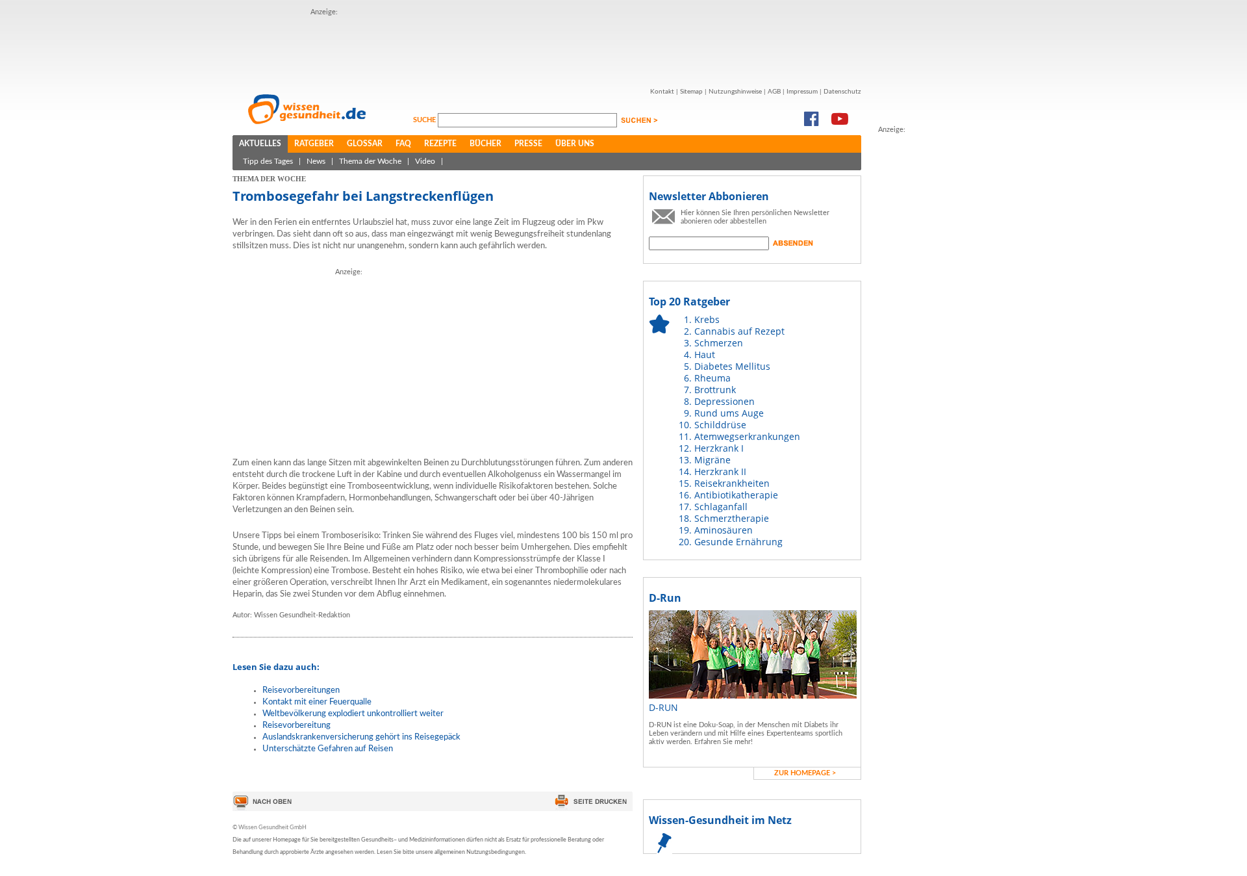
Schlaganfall (721, 506)
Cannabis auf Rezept (739, 331)
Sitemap (691, 91)
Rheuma (712, 378)
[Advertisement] (546, 47)
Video (425, 161)
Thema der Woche (370, 161)
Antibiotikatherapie (736, 495)
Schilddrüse (720, 425)
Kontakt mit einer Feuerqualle (317, 702)
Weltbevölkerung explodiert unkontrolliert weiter (353, 714)
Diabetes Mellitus (732, 366)
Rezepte (440, 144)
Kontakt (662, 91)
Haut (704, 354)
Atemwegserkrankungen (747, 436)
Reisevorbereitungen (301, 690)
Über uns (574, 144)
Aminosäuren (723, 530)
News (316, 161)
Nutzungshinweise (735, 91)
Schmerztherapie (731, 518)
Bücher (485, 144)
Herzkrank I (719, 448)
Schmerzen (718, 343)
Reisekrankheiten (732, 483)
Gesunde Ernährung (738, 541)
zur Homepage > (805, 773)
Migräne (712, 460)
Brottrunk (715, 389)
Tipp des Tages (268, 161)
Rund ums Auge (729, 413)
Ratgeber (314, 144)
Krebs (707, 319)
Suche (425, 119)
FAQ (403, 144)
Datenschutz (842, 91)
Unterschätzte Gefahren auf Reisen (327, 749)
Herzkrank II (720, 471)
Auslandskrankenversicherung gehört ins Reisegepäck (361, 737)
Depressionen (724, 401)
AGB (774, 91)
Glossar (365, 144)
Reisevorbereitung (296, 725)
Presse (528, 144)
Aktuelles (260, 144)
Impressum (802, 91)
